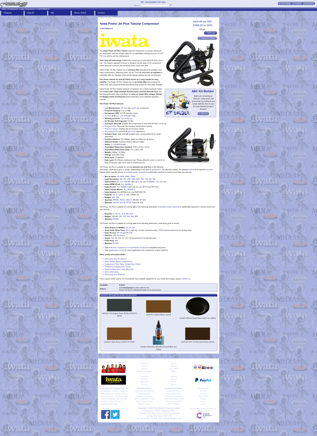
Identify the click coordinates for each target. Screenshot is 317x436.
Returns (174, 379)
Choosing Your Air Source (115, 259)
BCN (122, 176)
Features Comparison (144, 396)
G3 (127, 228)
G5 (130, 228)
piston (134, 108)
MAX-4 (129, 200)
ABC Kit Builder (174, 404)
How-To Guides (144, 404)
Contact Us (144, 363)
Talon (120, 195)
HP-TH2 (129, 233)
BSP (118, 144)
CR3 (128, 179)
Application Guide (116, 250)
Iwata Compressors (27, 9)
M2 (154, 179)
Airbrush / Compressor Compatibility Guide (127, 248)
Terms (173, 382)
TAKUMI (127, 182)
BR (121, 179)
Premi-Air (104, 399)
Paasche (104, 404)
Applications (144, 382)
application (156, 170)
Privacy (203, 399)
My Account (203, 396)
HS (116, 214)
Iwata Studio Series (173, 394)
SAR (133, 179)
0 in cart (202, 29)
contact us (185, 279)
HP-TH (119, 233)
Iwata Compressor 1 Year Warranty (119, 269)
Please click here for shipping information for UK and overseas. (140, 290)
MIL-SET (129, 214)
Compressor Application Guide (118, 267)
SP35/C (116, 200)
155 (120, 216)
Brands (144, 379)
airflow (191, 170)
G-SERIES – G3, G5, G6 (156, 182)
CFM (126, 116)
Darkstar (118, 401)
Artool (103, 396)
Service (174, 363)
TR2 (146, 179)
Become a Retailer (144, 371)
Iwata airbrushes (112, 272)
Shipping (173, 376)
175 (124, 216)
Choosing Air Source (174, 391)
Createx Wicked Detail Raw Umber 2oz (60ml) (198, 318)
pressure (131, 131)
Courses (144, 384)
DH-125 (116, 202)
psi (117, 116)
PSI (101, 56)
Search (137, 5)
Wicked (111, 401)
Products (144, 376)
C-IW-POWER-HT (43, 9)
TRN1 (127, 176)
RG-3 (128, 230)
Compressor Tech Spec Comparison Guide (123, 264)
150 (117, 197)
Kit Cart (203, 391)
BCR (138, 179)
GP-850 (115, 219)
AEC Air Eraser (119, 235)
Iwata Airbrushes (144, 394)
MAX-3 (122, 200)
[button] (285, 3)
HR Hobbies (119, 396)
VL (120, 214)
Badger (115, 404)
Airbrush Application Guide (144, 399)
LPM (133, 116)
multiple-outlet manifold (136, 172)
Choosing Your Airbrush (115, 274)
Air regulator (110, 131)
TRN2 (133, 176)
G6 (133, 228)
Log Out (203, 404)
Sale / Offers (174, 369)
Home (4, 9)
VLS (123, 214)
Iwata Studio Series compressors (118, 261)
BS (118, 182)
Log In (203, 401)
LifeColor (110, 396)
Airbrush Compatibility (173, 401)
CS (121, 182)
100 (113, 197)
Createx (104, 401)
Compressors (13, 9)
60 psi (129, 118)
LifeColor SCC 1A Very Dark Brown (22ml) (197, 342)
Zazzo (124, 394)
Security (174, 384)
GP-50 (128, 202)
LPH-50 (161, 230)
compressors (110, 394)
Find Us (144, 366)
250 (128, 216)
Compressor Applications (174, 399)
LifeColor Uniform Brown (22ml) (158, 315)
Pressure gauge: (112, 129)
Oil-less (124, 108)
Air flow (108, 116)
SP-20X (143, 200)
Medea (118, 394)
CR (124, 179)
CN (118, 176)
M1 (150, 179)
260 (132, 216)
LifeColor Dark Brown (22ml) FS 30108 (119, 342)
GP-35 (122, 202)
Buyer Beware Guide (144, 401)
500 (116, 241)
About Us (144, 369)
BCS (137, 182)
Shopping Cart (203, 388)
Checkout (203, 394)
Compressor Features (173, 396)
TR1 (142, 179)
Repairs (174, 366)
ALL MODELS (126, 184)
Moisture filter (110, 126)
